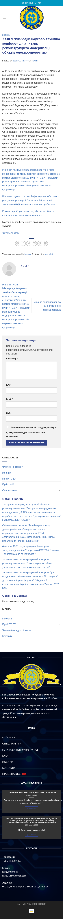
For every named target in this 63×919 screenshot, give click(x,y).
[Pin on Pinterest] (39, 243)
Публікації (8, 484)
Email (9, 399)
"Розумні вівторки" (12, 466)
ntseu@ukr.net (10, 871)
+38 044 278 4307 (12, 860)
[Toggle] (59, 490)
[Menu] (4, 17)
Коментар (12, 358)
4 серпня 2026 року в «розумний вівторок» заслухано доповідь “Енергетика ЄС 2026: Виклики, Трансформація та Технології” (31, 550)
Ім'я (8, 384)
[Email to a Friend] (34, 243)
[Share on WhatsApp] (17, 243)
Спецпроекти (9, 490)
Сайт (8, 413)
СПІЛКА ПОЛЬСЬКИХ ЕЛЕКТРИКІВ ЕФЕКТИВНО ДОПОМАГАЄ (31, 792)
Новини (6, 472)
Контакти (7, 635)
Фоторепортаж (10, 232)
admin (35, 61)
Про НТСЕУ (9, 478)
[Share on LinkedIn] (45, 243)
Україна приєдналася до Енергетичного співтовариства (47, 305)
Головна (7, 618)
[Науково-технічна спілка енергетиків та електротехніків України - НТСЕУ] (31, 18)
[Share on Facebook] (23, 243)
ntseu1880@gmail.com (14, 875)
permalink (48, 254)
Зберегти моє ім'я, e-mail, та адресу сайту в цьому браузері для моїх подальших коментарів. (31, 432)
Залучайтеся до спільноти (16, 630)
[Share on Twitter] (28, 243)
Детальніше (31, 808)
